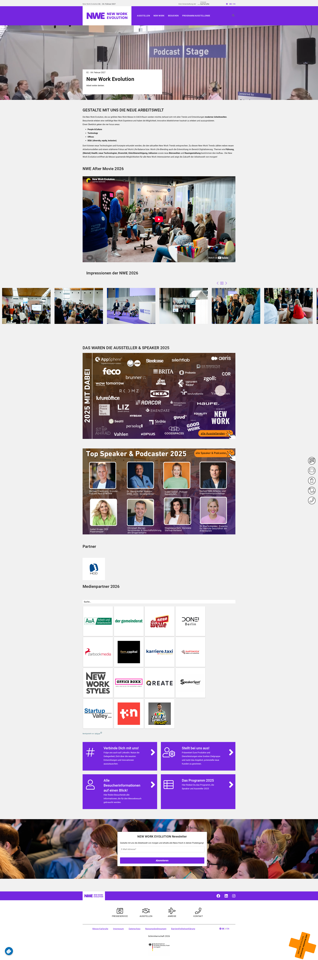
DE (230, 4)
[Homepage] (107, 15)
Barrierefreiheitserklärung (183, 928)
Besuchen (173, 16)
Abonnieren (162, 860)
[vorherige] (217, 283)
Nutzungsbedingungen (155, 928)
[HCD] (94, 569)
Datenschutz (134, 928)
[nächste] (226, 283)
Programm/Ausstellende (196, 16)
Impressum (118, 928)
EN (234, 4)
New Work (159, 16)
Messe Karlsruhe (100, 928)
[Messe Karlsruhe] (203, 3)
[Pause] (221, 283)
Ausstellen (143, 16)
